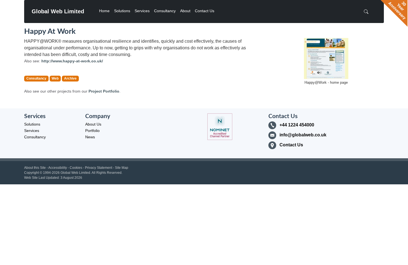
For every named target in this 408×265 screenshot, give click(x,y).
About (185, 11)
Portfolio (92, 130)
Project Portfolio (104, 91)
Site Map (121, 168)
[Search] (368, 11)
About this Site (35, 168)
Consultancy (165, 11)
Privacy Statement (98, 168)
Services (142, 11)
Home (104, 11)
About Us (93, 124)
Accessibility (57, 168)
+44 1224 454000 (296, 125)
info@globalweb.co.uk (302, 134)
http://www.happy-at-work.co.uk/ (72, 61)
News (90, 137)
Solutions (122, 11)
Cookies (76, 168)
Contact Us (204, 11)
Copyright (31, 173)
